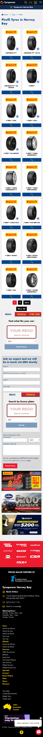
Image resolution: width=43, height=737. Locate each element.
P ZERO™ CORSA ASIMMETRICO (32, 154)
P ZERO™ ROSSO (11, 255)
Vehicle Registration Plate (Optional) (11, 436)
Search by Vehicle (8, 628)
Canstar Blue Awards (9, 694)
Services (5, 649)
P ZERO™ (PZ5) (32, 120)
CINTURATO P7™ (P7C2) (32, 53)
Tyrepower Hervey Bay (23, 7)
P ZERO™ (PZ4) (11, 120)
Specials (5, 670)
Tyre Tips (5, 639)
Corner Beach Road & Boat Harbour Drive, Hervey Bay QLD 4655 (23, 597)
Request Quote (10, 466)
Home (5, 15)
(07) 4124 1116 (13, 602)
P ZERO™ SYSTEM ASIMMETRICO (32, 291)
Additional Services (9, 668)
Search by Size (7, 631)
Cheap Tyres (6, 699)
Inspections (6, 657)
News (4, 681)
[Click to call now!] (26, 2)
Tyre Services (6, 662)
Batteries (5, 655)
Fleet (4, 678)
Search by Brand (8, 634)
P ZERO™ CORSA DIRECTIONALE (32, 189)
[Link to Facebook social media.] (21, 732)
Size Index (6, 691)
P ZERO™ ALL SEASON (11, 153)
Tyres (4, 626)
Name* (5, 366)
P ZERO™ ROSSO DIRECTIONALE (32, 256)
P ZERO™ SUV (11, 290)
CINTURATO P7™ (11, 53)
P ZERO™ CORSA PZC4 (11, 223)
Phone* (14, 373)
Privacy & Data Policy (14, 727)
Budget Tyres (6, 696)
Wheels (5, 641)
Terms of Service (21, 461)
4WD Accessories (8, 652)
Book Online (7, 676)
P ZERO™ (32, 86)
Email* (5, 380)
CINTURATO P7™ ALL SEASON (11, 86)
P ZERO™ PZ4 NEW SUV (32, 223)
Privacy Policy (7, 461)
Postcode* (6, 387)
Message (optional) (9, 444)
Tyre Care (5, 636)
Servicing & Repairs (9, 660)
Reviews (6, 684)
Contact (5, 673)
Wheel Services (7, 665)
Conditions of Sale (26, 727)
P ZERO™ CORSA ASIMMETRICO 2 (11, 189)
